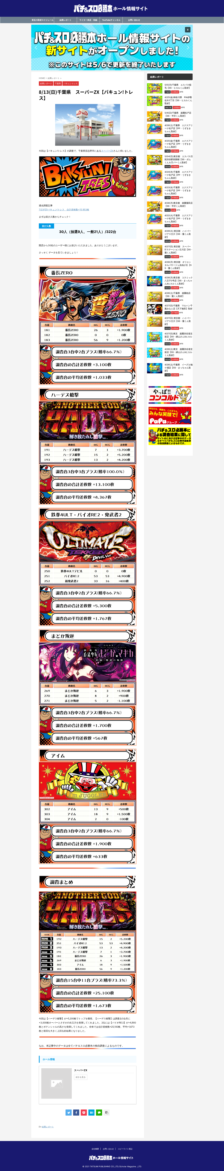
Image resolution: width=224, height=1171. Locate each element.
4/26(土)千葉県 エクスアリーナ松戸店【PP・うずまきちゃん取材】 (179, 128)
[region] (112, 47)
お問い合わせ (134, 20)
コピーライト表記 (125, 1149)
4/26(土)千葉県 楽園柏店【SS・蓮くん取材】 (177, 294)
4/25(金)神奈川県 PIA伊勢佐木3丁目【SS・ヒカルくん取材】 (178, 100)
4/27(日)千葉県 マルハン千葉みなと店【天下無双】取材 (178, 307)
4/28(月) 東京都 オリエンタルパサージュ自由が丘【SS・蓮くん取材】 (178, 265)
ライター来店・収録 (88, 20)
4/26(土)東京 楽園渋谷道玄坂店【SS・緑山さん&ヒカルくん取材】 (179, 352)
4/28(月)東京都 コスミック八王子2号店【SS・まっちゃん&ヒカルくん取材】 (179, 280)
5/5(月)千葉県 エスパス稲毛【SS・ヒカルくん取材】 (178, 86)
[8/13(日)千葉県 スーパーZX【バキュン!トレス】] (91, 1112)
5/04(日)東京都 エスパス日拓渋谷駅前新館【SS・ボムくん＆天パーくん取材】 (179, 159)
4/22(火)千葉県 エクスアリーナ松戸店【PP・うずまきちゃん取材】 (179, 218)
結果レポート (65, 20)
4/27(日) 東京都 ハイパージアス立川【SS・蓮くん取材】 (178, 321)
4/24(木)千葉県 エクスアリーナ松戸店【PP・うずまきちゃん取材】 (179, 175)
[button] (112, 47)
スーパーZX (107, 150)
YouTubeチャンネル (111, 20)
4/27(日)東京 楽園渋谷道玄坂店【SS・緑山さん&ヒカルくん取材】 (178, 336)
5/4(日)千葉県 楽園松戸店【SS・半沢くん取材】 (178, 114)
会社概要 (95, 1149)
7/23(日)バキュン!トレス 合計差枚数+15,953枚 (64, 209)
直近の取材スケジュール (42, 20)
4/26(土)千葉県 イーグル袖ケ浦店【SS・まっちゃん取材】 (179, 367)
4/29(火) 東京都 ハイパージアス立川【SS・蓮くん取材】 (178, 234)
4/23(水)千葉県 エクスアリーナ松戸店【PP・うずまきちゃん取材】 (179, 190)
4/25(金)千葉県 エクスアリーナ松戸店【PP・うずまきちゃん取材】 (179, 143)
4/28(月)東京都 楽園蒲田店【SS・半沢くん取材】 (179, 204)
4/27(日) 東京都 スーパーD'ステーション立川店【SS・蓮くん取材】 (179, 249)
